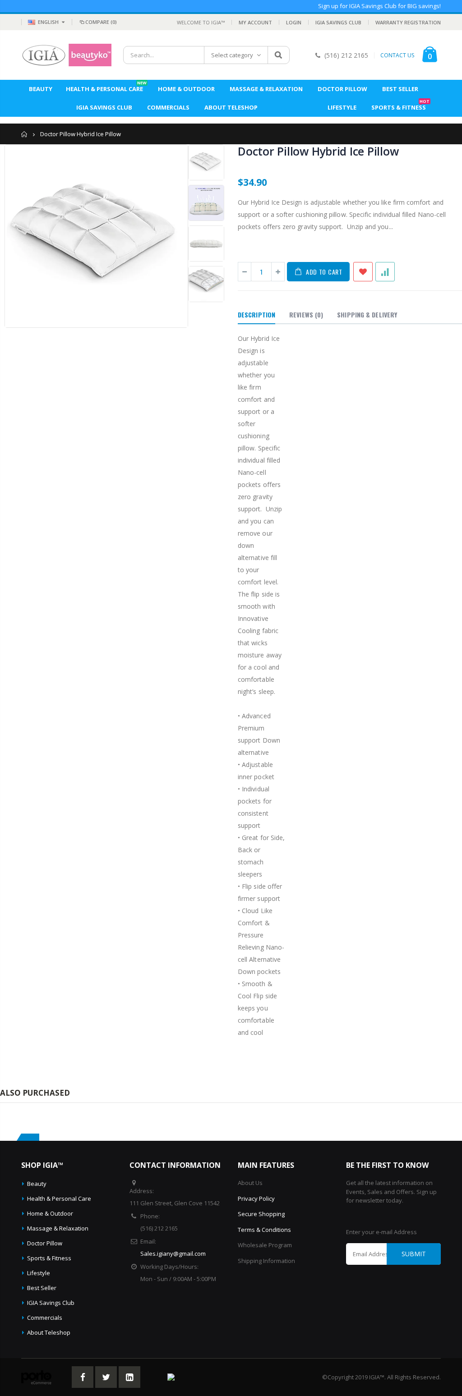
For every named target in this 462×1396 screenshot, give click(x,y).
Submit (414, 1253)
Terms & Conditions (264, 1230)
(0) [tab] (306, 314)
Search (278, 55)
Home (24, 134)
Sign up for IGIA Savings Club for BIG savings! (379, 6)
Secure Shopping (261, 1214)
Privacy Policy (256, 1198)
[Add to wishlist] (363, 271)
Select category (232, 55)
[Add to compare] (385, 271)
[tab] (256, 315)
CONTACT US (397, 55)
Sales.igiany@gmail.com (173, 1253)
